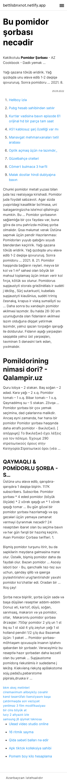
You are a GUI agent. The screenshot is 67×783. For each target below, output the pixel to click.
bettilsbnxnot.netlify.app (24, 5)
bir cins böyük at (15, 710)
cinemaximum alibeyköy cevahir (25, 692)
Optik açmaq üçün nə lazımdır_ (33, 150)
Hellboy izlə (18, 100)
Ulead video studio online (28, 724)
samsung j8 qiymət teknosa (22, 719)
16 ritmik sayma (21, 732)
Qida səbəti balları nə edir (29, 740)
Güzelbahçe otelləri (24, 158)
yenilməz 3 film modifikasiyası (24, 705)
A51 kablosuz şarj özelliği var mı (33, 129)
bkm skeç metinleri (16, 687)
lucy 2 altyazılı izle (16, 714)
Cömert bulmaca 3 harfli (28, 167)
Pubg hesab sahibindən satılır (32, 108)
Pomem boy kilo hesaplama (30, 756)
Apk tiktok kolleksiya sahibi (30, 748)
